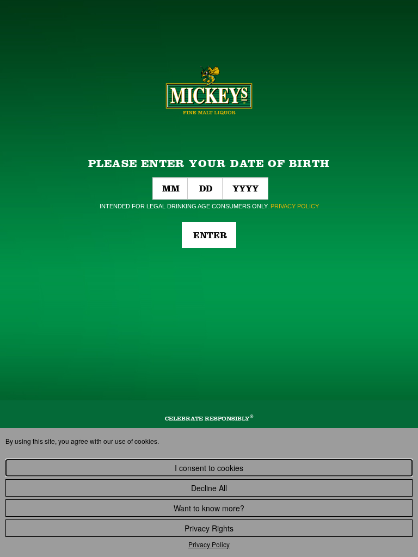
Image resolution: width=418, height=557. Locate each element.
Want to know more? (209, 508)
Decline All (209, 487)
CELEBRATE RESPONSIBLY (209, 418)
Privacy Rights (209, 528)
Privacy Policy (209, 544)
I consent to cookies (209, 467)
